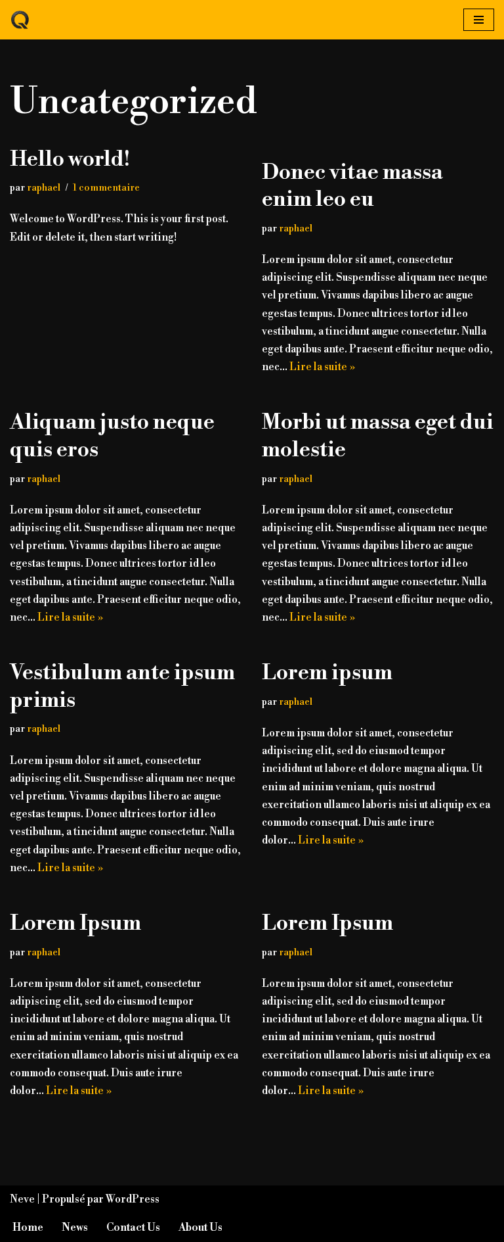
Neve (22, 1199)
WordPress (132, 1199)
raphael (43, 188)
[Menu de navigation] (478, 20)
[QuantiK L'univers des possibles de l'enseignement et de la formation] (20, 19)
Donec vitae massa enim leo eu (352, 186)
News (75, 1227)
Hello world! (70, 159)
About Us (200, 1227)
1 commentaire (106, 188)
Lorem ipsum (327, 672)
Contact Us (133, 1227)
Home (27, 1227)
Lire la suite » (322, 366)
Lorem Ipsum (75, 923)
